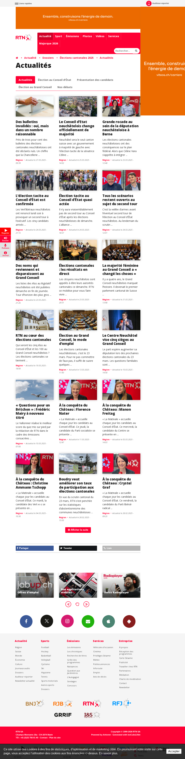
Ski (42, 668)
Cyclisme (45, 664)
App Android (129, 621)
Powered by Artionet (101, 735)
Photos (87, 36)
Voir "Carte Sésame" (125, 585)
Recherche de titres (77, 655)
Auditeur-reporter (160, 3)
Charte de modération (130, 679)
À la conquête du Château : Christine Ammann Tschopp (32, 483)
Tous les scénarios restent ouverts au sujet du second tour (119, 199)
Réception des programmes (126, 652)
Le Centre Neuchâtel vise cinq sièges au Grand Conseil (119, 339)
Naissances (72, 666)
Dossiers (48, 57)
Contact (123, 683)
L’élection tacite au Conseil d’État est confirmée (32, 199)
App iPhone (108, 621)
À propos (123, 647)
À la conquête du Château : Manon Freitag (116, 409)
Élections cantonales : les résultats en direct (76, 269)
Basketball (46, 655)
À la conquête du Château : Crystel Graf (117, 483)
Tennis (44, 676)
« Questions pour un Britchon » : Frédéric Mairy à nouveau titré (33, 411)
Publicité (123, 662)
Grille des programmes (73, 661)
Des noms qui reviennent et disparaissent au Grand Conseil (30, 271)
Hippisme (45, 672)
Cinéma (97, 651)
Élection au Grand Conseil (35, 87)
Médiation (124, 675)
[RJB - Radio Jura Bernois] (62, 703)
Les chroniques (74, 651)
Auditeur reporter (24, 676)
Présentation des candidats (95, 80)
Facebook (26, 621)
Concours (71, 685)
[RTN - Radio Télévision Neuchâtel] (92, 703)
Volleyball (45, 660)
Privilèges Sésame (102, 655)
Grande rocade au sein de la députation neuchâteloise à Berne (120, 127)
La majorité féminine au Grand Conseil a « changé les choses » (120, 269)
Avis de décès (99, 676)
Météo (96, 660)
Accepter (174, 751)
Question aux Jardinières (73, 671)
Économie (20, 660)
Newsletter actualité (25, 681)
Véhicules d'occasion (103, 647)
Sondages (71, 681)
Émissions (72, 36)
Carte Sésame (126, 658)
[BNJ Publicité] (33, 703)
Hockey (44, 651)
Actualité (45, 36)
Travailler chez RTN (128, 666)
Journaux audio (22, 668)
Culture (18, 664)
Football (45, 647)
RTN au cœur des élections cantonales (33, 337)
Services (113, 36)
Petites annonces (101, 664)
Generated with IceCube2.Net (126, 735)
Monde (18, 655)
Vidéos (100, 36)
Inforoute (97, 668)
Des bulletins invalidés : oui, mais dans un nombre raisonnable (32, 127)
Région (18, 647)
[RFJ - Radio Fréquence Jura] (121, 703)
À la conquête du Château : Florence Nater (74, 409)
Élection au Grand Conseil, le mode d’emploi (74, 339)
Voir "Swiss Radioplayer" (82, 585)
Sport (58, 36)
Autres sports (47, 685)
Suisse (18, 651)
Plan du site (55, 738)
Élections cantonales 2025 (77, 57)
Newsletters (88, 621)
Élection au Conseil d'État (54, 80)
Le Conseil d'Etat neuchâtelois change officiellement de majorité (76, 127)
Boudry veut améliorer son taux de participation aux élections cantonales (76, 485)
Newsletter (124, 687)
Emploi (96, 672)
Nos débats (64, 87)
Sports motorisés (49, 681)
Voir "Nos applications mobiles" (39, 585)
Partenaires (124, 670)
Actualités (106, 57)
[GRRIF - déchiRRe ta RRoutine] (62, 715)
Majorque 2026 (48, 43)
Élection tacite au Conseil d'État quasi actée (75, 199)
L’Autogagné (73, 677)
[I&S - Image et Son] (92, 715)
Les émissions (74, 647)
